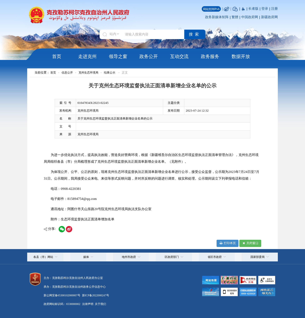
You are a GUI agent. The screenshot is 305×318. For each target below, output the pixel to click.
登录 (264, 8)
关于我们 (100, 303)
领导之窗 (118, 56)
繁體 (235, 17)
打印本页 (229, 243)
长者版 (253, 8)
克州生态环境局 (88, 72)
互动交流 (179, 56)
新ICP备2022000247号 (95, 295)
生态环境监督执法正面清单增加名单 (87, 219)
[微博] (226, 8)
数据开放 (241, 56)
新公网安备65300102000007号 (62, 295)
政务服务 (210, 56)
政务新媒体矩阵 (217, 17)
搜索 (195, 34)
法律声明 (87, 303)
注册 (274, 8)
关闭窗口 (252, 243)
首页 (56, 56)
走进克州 (87, 56)
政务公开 (148, 56)
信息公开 (67, 72)
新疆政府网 (269, 17)
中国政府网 (249, 17)
